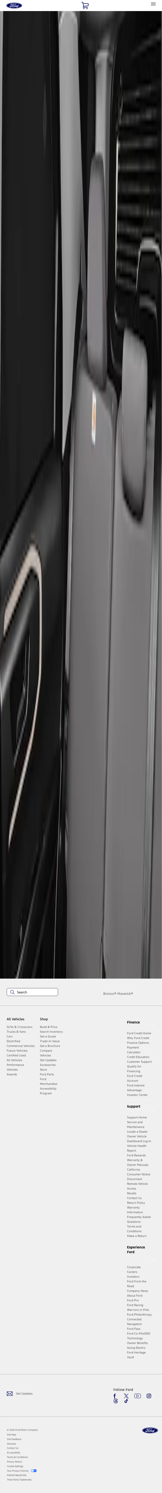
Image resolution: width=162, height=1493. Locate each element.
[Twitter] (126, 1396)
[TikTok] (126, 1401)
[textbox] (32, 992)
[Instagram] (149, 1396)
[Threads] (115, 1401)
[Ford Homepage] (150, 1430)
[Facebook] (115, 1396)
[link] (11, 1434)
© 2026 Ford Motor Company (22, 1430)
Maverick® (125, 993)
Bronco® (109, 993)
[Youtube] (137, 1396)
